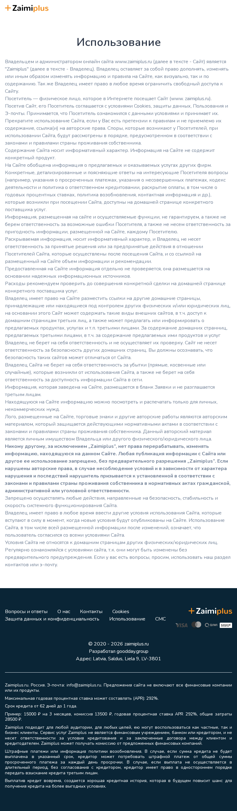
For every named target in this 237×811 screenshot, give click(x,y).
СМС (160, 619)
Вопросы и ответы (26, 611)
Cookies (120, 611)
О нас (63, 611)
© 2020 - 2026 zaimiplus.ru (118, 644)
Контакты (91, 611)
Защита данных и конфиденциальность (52, 619)
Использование (127, 619)
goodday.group (132, 651)
